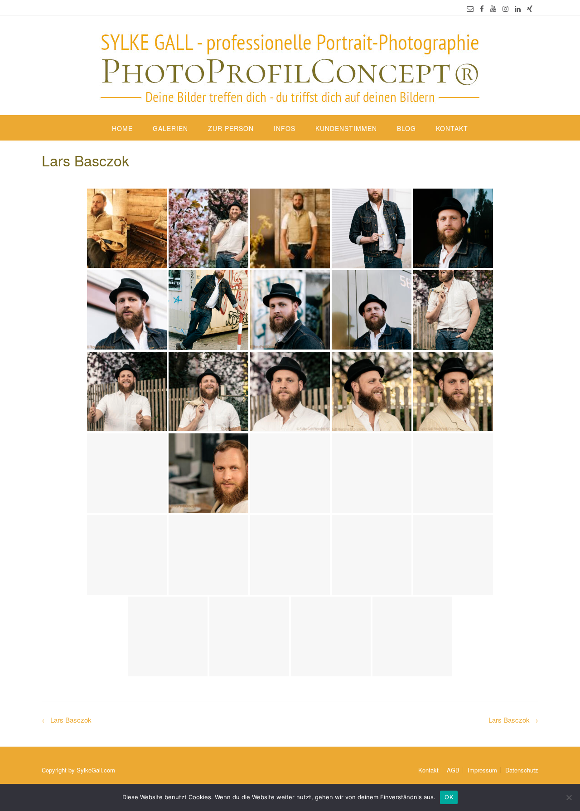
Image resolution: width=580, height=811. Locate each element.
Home (122, 128)
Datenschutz (521, 770)
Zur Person (231, 128)
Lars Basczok (513, 719)
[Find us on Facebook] (482, 8)
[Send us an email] (470, 8)
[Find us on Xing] (530, 8)
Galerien (170, 128)
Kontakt (452, 128)
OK (449, 797)
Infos (284, 128)
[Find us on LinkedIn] (518, 8)
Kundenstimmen (346, 128)
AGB (453, 770)
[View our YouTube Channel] (493, 8)
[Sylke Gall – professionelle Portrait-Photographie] (290, 66)
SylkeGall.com (96, 770)
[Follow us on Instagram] (505, 8)
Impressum (482, 770)
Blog (406, 128)
